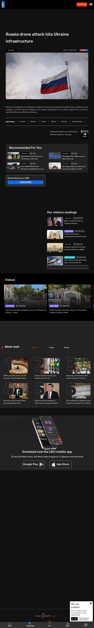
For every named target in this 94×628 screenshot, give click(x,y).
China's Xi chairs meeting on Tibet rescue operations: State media (46, 402)
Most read (12, 346)
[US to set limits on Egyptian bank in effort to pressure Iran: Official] (78, 393)
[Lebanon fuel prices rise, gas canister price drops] (47, 368)
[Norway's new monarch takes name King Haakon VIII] (15, 393)
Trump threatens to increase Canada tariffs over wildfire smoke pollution (74, 248)
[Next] (91, 299)
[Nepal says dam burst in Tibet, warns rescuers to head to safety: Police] (78, 368)
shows (68, 626)
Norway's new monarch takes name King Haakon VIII (14, 402)
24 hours (35, 347)
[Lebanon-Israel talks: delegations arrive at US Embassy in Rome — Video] (25, 299)
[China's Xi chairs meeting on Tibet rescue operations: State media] (47, 393)
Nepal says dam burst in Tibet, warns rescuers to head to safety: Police (77, 377)
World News (25, 153)
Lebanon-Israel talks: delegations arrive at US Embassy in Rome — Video (25, 311)
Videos (10, 280)
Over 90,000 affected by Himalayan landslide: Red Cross (32, 168)
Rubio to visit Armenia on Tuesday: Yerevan (73, 222)
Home (10, 626)
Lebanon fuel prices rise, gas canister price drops (45, 377)
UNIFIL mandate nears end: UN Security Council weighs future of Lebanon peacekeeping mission (14, 377)
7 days (51, 347)
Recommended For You (25, 147)
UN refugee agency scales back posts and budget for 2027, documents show (74, 168)
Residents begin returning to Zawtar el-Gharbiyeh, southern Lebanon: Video (67, 311)
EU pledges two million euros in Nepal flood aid (73, 158)
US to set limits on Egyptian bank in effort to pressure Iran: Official (78, 402)
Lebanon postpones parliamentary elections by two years (75, 235)
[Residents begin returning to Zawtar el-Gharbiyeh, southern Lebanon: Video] (69, 299)
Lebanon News (69, 231)
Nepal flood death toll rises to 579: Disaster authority (32, 158)
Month (66, 347)
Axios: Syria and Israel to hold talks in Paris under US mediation (75, 261)
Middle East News (69, 257)
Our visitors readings (62, 212)
